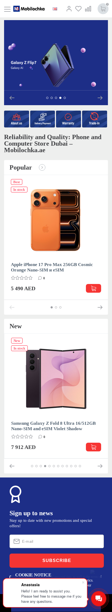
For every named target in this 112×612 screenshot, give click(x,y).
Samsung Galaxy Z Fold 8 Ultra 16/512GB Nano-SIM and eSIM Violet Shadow (53, 426)
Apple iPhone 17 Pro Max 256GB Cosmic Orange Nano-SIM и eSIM (52, 267)
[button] (12, 98)
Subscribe (56, 560)
